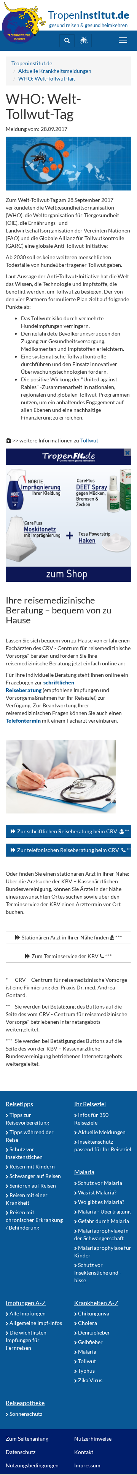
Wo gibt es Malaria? (100, 1202)
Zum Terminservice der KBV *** (71, 956)
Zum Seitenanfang (27, 1438)
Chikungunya (93, 1313)
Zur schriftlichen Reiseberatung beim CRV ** (72, 831)
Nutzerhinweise (93, 1438)
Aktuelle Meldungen (101, 1132)
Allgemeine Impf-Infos (35, 1323)
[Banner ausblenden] (127, 452)
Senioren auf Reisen (32, 1185)
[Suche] (67, 40)
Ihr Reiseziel (90, 1103)
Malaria (84, 1171)
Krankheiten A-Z (96, 1302)
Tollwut (89, 440)
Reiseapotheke (25, 1402)
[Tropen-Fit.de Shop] (84, 40)
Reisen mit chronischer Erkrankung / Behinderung (34, 1220)
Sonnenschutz (25, 1413)
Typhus (86, 1370)
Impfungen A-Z (26, 1302)
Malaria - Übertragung (104, 1211)
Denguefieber (93, 1332)
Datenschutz (20, 1452)
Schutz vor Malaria (99, 1183)
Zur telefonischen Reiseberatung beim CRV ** (73, 850)
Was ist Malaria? (96, 1192)
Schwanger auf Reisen (34, 1176)
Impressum (87, 1465)
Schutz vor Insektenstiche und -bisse (97, 1272)
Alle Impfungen (27, 1313)
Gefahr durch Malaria (103, 1221)
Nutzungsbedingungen (32, 1465)
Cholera (87, 1323)
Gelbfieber (90, 1342)
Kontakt (83, 1452)
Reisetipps (19, 1103)
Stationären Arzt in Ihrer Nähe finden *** (71, 937)
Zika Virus (89, 1380)
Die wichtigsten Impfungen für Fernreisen (26, 1340)
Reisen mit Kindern (31, 1166)
